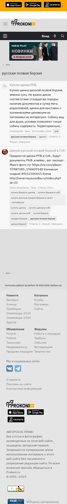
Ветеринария (43, 347)
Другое (11, 322)
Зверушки (24, 141)
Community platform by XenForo (33, 285)
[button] (5, 36)
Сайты (38, 309)
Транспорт (13, 342)
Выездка (12, 300)
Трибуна (40, 338)
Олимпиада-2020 (18, 318)
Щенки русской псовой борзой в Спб (37, 150)
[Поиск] (62, 36)
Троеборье (13, 309)
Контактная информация (24, 388)
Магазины (41, 304)
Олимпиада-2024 (18, 313)
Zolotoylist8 (16, 131)
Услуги (11, 333)
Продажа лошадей (19, 351)
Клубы (38, 300)
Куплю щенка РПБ (23, 85)
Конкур (11, 304)
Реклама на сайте (18, 384)
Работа (11, 338)
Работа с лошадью (47, 333)
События (40, 342)
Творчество (42, 351)
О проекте (13, 379)
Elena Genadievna (19, 187)
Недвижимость (16, 347)
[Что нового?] (55, 36)
